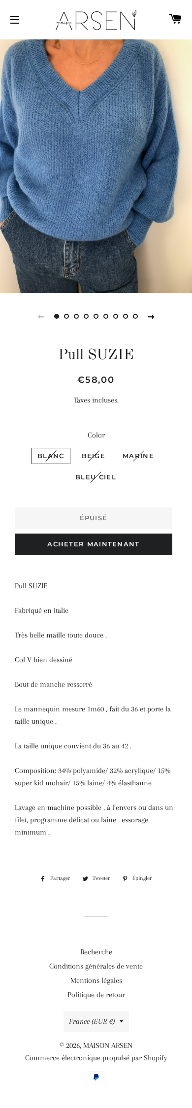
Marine (138, 456)
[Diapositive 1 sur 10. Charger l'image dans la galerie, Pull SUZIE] (57, 316)
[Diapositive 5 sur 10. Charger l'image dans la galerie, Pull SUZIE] (96, 316)
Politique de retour (96, 994)
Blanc (50, 456)
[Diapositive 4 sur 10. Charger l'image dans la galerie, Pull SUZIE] (86, 316)
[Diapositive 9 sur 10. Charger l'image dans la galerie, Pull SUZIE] (135, 316)
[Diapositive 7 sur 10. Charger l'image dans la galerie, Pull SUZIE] (116, 316)
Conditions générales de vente (96, 966)
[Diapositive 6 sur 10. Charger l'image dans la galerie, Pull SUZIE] (106, 316)
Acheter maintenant (93, 544)
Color (96, 435)
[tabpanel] (96, 165)
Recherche (96, 951)
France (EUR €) (92, 1021)
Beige (94, 456)
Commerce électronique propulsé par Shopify (96, 1057)
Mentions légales (96, 980)
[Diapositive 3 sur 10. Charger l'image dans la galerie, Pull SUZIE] (76, 316)
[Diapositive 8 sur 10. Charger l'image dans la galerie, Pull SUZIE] (125, 316)
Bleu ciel (95, 477)
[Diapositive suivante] (151, 316)
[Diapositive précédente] (41, 316)
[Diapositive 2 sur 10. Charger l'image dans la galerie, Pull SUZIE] (66, 316)
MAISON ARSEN (107, 1045)
